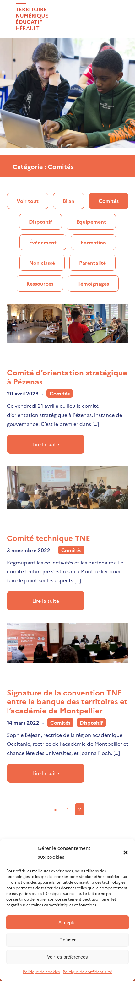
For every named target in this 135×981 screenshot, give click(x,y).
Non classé (42, 262)
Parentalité (92, 262)
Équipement (91, 221)
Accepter (67, 922)
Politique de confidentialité (87, 971)
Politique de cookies (41, 971)
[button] (125, 852)
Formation (93, 242)
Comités (109, 200)
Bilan (68, 200)
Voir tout (28, 200)
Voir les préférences (67, 957)
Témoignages (93, 283)
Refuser (67, 939)
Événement (43, 242)
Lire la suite (45, 444)
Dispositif (40, 221)
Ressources (39, 283)
